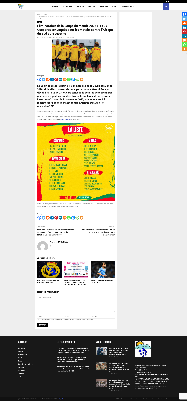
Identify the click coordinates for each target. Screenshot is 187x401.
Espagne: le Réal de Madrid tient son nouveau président (48, 281)
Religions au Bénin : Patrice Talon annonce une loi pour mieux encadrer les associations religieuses (118, 351)
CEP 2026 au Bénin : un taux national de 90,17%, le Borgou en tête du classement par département (71, 360)
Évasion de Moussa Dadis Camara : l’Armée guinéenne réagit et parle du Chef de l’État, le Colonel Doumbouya (55, 232)
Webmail (119, 399)
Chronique (80, 6)
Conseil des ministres (25, 364)
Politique (104, 6)
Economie (92, 6)
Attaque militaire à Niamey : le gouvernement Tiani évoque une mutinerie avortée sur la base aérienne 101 (119, 367)
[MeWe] (60, 79)
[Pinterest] (56, 79)
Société (115, 6)
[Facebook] (39, 79)
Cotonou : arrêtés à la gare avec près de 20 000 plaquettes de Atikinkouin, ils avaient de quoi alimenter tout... (119, 384)
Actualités (67, 6)
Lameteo (21, 374)
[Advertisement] (136, 46)
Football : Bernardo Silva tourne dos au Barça (102, 281)
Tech (19, 377)
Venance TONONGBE (46, 37)
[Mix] (65, 79)
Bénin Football (65, 119)
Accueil (55, 6)
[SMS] (77, 79)
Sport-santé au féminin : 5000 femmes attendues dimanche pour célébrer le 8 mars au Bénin (75, 282)
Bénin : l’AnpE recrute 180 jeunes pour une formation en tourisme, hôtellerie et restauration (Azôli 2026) (73, 369)
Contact (126, 399)
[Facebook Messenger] (73, 79)
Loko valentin (61, 348)
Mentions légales (136, 399)
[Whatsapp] (69, 79)
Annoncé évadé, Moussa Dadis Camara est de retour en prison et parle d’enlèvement (98, 232)
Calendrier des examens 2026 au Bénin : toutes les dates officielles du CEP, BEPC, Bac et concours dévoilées (73, 350)
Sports (39, 22)
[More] (81, 79)
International (128, 6)
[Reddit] (48, 79)
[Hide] (186, 53)
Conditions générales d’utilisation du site (155, 399)
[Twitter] (43, 79)
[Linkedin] (52, 79)
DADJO (59, 367)
